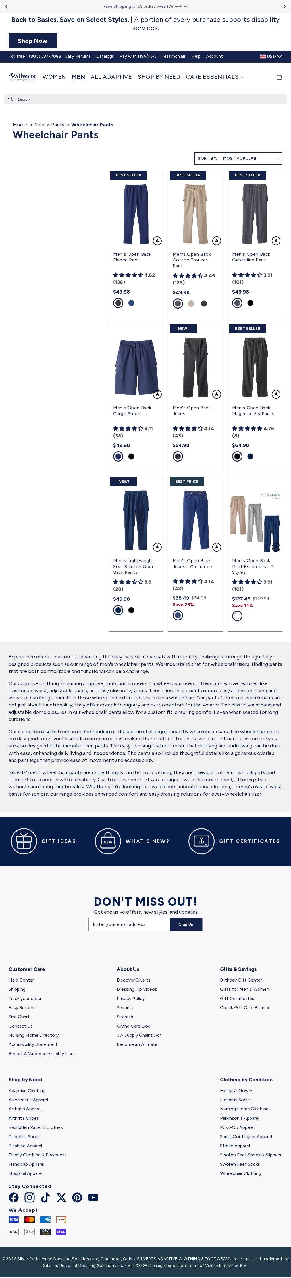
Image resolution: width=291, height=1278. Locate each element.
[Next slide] (284, 6)
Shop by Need (25, 1080)
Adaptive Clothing (27, 1090)
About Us (128, 969)
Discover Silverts (134, 980)
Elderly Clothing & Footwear (37, 1155)
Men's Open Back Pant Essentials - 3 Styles (253, 566)
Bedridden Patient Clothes (36, 1127)
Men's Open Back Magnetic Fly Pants (253, 410)
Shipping (17, 989)
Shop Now (32, 40)
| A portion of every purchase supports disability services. (145, 24)
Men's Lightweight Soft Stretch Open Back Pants (134, 566)
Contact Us (21, 1026)
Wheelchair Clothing (240, 1173)
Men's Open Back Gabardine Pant (251, 257)
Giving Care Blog (134, 1026)
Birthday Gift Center (241, 980)
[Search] (10, 98)
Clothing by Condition (246, 1080)
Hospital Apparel (25, 1173)
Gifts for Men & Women (244, 989)
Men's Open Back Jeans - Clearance (192, 563)
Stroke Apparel (235, 1145)
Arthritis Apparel (25, 1108)
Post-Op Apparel (237, 1127)
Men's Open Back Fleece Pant (132, 257)
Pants (57, 125)
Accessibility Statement (33, 1044)
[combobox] (145, 99)
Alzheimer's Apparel (28, 1099)
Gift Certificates (237, 998)
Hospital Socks (235, 1099)
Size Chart (19, 1016)
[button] (56, 77)
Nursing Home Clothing (244, 1108)
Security (125, 1007)
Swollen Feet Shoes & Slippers (250, 1155)
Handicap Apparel (26, 1164)
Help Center (21, 980)
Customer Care (27, 969)
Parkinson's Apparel (239, 1118)
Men (39, 125)
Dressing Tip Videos (137, 989)
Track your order (25, 998)
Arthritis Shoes (24, 1118)
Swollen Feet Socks (240, 1164)
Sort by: (207, 158)
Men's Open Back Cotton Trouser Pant (192, 260)
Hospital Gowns (236, 1090)
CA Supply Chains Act (139, 1035)
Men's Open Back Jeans (192, 410)
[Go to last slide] (7, 6)
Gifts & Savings (238, 969)
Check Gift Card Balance (245, 1007)
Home (20, 125)
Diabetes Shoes (25, 1136)
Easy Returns (22, 1007)
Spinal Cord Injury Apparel (246, 1136)
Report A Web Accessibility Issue (42, 1053)
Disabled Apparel (25, 1145)
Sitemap (125, 1016)
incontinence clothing (204, 787)
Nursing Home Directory (34, 1035)
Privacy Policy (131, 998)
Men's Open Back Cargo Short (132, 410)
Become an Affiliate (137, 1044)
